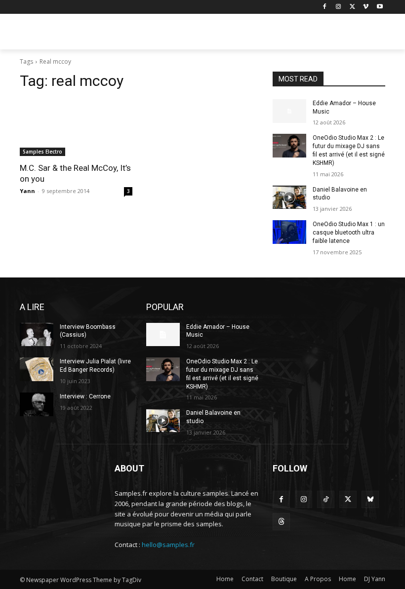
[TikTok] (325, 499)
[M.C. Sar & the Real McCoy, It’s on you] (76, 128)
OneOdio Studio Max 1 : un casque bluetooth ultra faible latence (349, 232)
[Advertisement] (269, 33)
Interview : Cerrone (85, 396)
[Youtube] (379, 7)
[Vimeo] (365, 7)
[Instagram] (338, 7)
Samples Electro (42, 151)
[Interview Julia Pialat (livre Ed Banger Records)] (36, 369)
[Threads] (281, 521)
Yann (27, 191)
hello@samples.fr (168, 544)
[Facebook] (324, 7)
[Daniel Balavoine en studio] (289, 197)
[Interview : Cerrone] (36, 404)
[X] (352, 7)
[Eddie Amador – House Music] (289, 111)
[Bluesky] (370, 499)
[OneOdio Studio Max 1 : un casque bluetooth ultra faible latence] (289, 232)
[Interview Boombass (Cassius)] (36, 335)
